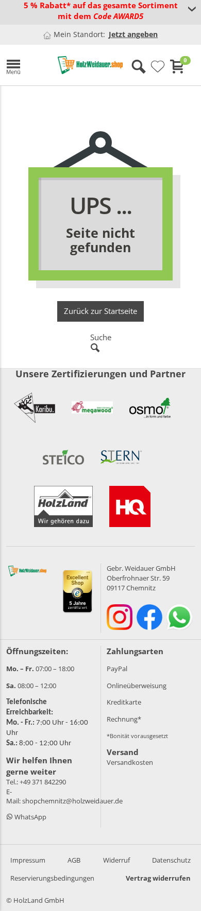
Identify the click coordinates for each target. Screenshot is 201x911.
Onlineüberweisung (136, 685)
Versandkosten (130, 762)
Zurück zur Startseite (100, 311)
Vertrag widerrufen (158, 878)
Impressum (27, 860)
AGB (74, 860)
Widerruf (116, 860)
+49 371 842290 (43, 781)
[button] (24, 65)
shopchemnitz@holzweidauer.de (72, 800)
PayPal (117, 668)
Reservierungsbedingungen (52, 878)
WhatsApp (29, 816)
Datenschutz (171, 860)
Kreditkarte (124, 702)
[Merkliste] (157, 67)
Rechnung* (124, 719)
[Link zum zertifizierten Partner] (34, 407)
